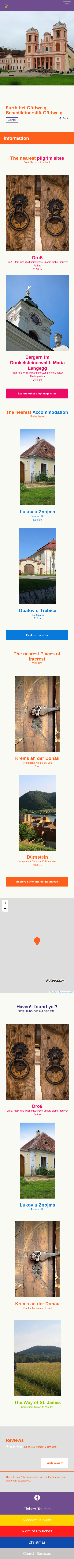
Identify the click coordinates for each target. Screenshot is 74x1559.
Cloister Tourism (37, 1509)
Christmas (37, 1542)
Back (65, 118)
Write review (55, 1462)
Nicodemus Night (37, 1520)
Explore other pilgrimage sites (37, 393)
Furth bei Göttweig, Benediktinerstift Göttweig (34, 110)
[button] (37, 941)
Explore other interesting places (37, 881)
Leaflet (54, 992)
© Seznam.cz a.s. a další (65, 992)
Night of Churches (37, 1531)
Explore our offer (37, 635)
